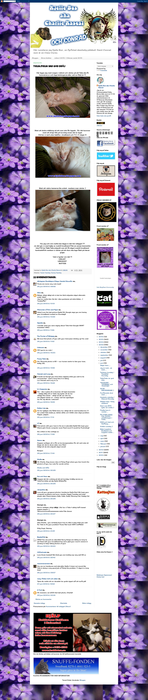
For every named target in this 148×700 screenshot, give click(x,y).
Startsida (63, 603)
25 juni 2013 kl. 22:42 (46, 557)
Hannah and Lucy (43, 374)
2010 (101, 455)
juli (101, 360)
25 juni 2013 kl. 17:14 (45, 417)
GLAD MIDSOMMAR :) (107, 389)
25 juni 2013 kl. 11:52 (45, 341)
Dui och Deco (42, 476)
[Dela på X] (78, 270)
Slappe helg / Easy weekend (107, 402)
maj (102, 436)
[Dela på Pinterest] (81, 270)
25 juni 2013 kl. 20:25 (46, 470)
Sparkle (40, 323)
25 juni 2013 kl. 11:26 (45, 330)
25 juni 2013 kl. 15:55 (46, 402)
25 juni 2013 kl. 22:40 (46, 546)
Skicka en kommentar (43, 599)
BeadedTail (41, 537)
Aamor (39, 440)
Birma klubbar (46, 58)
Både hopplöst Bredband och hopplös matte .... (107, 430)
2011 (101, 452)
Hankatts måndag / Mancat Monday (107, 398)
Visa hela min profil (104, 116)
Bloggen (35, 58)
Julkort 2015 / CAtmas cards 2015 (68, 58)
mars (102, 441)
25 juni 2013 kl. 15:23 (46, 383)
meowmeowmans (43, 563)
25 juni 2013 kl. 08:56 (46, 286)
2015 (101, 339)
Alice (39, 293)
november (104, 350)
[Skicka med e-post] (75, 270)
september (104, 355)
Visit (105, 287)
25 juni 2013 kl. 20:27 (46, 514)
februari (103, 444)
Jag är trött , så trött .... (106, 369)
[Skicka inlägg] (71, 270)
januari (103, 446)
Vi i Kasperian (42, 389)
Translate (103, 70)
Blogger (82, 680)
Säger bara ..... (105, 365)
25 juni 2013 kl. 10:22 (46, 317)
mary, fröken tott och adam (47, 579)
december (104, 347)
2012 (101, 450)
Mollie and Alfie (43, 468)
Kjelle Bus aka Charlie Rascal (106, 86)
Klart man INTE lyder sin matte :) (107, 406)
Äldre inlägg (86, 603)
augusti (103, 358)
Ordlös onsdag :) (106, 426)
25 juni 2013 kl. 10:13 (46, 303)
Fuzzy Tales (41, 359)
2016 (101, 337)
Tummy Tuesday (56, 272)
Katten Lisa (41, 408)
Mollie (39, 459)
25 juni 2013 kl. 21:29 (46, 531)
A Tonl (39, 590)
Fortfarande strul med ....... (106, 393)
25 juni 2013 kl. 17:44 (45, 453)
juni (102, 363)
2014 (101, 342)
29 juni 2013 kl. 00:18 (46, 595)
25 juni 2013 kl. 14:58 (46, 368)
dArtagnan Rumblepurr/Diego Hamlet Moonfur (54, 281)
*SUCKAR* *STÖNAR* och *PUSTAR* (106, 384)
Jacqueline (41, 490)
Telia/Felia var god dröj (107, 379)
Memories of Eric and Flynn (47, 310)
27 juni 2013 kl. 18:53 (46, 584)
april (102, 438)
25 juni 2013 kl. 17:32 (46, 434)
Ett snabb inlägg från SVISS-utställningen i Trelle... (106, 417)
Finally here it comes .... (105, 411)
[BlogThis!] (76, 270)
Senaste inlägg (39, 603)
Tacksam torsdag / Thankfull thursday (107, 374)
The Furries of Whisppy (46, 336)
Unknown (40, 347)
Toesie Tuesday (45, 272)
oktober (103, 352)
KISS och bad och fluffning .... (107, 423)
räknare (99, 125)
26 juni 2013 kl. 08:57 (46, 572)
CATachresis (42, 552)
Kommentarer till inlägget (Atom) (58, 606)
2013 (101, 345)
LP (38, 423)
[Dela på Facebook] (80, 270)
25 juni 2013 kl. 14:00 (46, 353)
